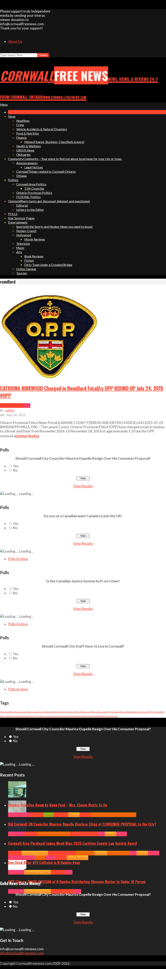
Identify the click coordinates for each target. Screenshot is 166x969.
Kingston (100, 853)
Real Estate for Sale (109, 716)
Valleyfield (95, 716)
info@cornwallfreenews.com (22, 953)
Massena (102, 712)
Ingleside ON (85, 853)
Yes (15, 466)
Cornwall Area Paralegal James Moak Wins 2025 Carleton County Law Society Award (72, 843)
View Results (83, 486)
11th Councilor (45, 716)
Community (22, 814)
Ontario (74, 814)
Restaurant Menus (89, 712)
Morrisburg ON (118, 853)
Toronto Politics (52, 712)
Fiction (87, 716)
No (15, 470)
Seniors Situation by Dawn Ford (113, 814)
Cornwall (37, 814)
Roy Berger (15, 712)
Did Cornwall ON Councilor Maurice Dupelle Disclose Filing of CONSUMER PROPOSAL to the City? (82, 824)
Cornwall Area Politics (54, 834)
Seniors (85, 814)
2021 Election (153, 712)
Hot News (91, 834)
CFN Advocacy (112, 712)
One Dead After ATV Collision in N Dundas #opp (44, 862)
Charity (62, 712)
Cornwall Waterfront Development (68, 716)
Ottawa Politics (126, 712)
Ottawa (40, 857)
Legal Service (39, 712)
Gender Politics (73, 712)
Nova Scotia (5, 712)
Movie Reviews (140, 712)
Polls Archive (18, 559)
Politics (121, 834)
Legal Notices (27, 712)
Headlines (16, 405)
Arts (11, 814)
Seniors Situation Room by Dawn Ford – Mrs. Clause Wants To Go (57, 805)
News (26, 405)
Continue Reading (27, 435)
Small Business (77, 857)
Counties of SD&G (34, 853)
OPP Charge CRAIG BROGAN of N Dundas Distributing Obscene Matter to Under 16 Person (77, 881)
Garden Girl (33, 716)
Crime (4, 405)
